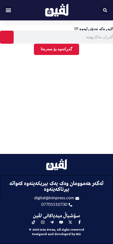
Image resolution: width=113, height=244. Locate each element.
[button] (8, 10)
